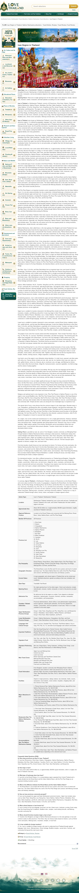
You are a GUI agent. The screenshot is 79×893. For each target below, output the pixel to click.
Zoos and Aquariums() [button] (6, 239)
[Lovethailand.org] (12, 6)
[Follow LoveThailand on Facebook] (24, 880)
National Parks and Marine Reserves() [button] (7, 166)
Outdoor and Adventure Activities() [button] (7, 271)
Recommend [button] (22, 843)
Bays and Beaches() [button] (6, 219)
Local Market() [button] (7, 148)
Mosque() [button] (8, 114)
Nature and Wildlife (9, 160)
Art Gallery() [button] (7, 89)
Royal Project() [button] (7, 132)
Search (73, 6)
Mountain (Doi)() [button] (6, 173)
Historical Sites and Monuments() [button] (7, 57)
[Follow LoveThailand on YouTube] (41, 880)
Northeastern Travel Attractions (20, 19)
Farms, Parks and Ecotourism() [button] (7, 255)
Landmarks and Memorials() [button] (7, 66)
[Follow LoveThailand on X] (47, 880)
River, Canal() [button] (7, 212)
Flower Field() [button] (7, 206)
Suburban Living (8, 137)
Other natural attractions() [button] (7, 227)
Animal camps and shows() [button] (7, 247)
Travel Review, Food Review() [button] (7, 296)
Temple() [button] (8, 109)
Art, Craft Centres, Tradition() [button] (7, 74)
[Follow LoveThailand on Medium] (64, 880)
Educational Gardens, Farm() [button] (7, 99)
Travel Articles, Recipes (33, 833)
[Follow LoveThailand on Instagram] (36, 880)
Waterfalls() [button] (7, 187)
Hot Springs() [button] (7, 194)
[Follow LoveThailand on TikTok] (52, 880)
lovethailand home (6, 19)
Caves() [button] (8, 200)
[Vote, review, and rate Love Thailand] (8, 38)
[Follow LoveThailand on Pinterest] (30, 880)
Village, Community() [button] (7, 142)
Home (74, 10)
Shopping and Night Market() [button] (7, 282)
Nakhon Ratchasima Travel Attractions (39, 19)
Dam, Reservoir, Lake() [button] (7, 180)
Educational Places (9, 94)
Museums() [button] (7, 82)
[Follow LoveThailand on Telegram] (58, 880)
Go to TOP (75, 848)
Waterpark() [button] (7, 263)
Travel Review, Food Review (32, 837)
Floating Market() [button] (7, 155)
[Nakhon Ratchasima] (48, 35)
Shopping (6, 277)
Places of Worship (9, 106)
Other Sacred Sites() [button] (7, 120)
